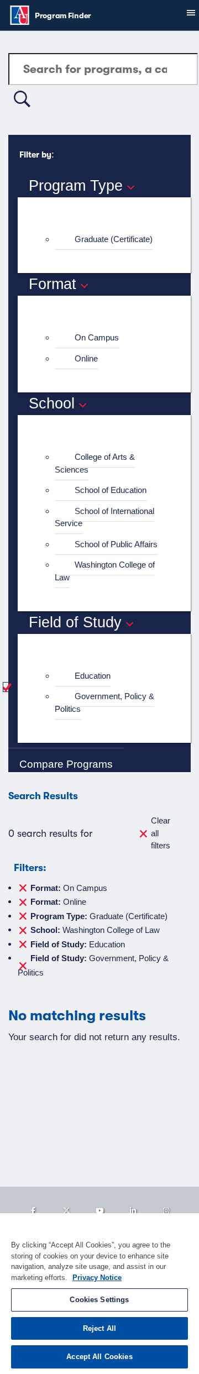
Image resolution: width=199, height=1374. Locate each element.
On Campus (97, 337)
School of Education (110, 490)
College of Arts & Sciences (95, 463)
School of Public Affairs (116, 544)
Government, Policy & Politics (104, 702)
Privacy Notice (97, 1277)
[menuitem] (109, 239)
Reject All (99, 1328)
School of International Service (104, 517)
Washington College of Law (105, 571)
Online (86, 358)
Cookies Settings (99, 1300)
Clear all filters (160, 833)
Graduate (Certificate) (114, 239)
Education (93, 675)
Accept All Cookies (99, 1356)
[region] (99, 1293)
